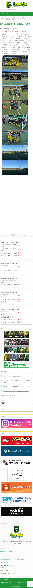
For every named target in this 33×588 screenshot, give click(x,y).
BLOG (3, 567)
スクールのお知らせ (14, 28)
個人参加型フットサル (7, 565)
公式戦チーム (5, 562)
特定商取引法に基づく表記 (8, 573)
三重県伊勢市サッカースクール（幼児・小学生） (13, 559)
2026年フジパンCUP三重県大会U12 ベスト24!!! (14, 376)
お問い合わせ (5, 570)
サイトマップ (6, 579)
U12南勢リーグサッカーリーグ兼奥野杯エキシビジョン (16, 391)
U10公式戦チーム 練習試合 (10, 395)
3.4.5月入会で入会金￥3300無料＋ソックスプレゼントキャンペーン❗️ (17, 381)
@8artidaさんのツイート (6, 551)
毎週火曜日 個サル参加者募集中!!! (11, 386)
